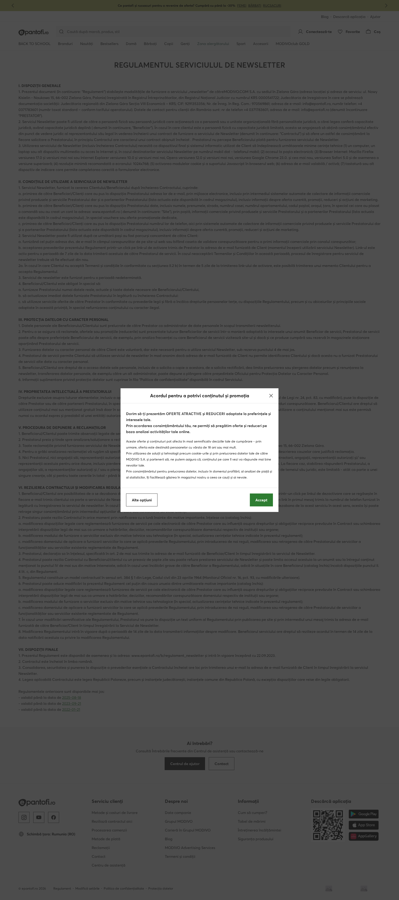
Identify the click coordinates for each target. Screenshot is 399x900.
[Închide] (271, 395)
